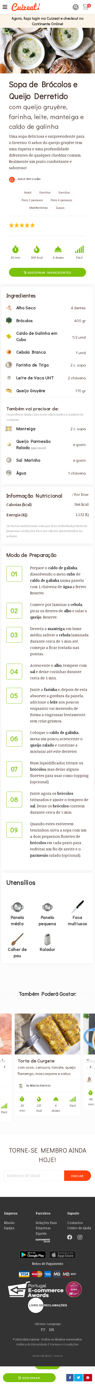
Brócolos (24, 320)
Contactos (75, 1223)
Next (90, 1066)
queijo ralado (42, 745)
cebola (76, 604)
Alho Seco (26, 307)
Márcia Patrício (40, 1085)
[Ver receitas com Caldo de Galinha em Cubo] (8, 335)
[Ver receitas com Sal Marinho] (8, 459)
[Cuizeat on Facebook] (69, 1238)
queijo (35, 617)
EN (51, 1329)
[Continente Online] (47, 1239)
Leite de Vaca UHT (35, 377)
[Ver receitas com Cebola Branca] (8, 351)
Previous (5, 1066)
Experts (41, 1233)
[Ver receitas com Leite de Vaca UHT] (8, 377)
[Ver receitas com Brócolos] (8, 320)
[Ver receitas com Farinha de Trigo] (8, 364)
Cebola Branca (31, 352)
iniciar (77, 1176)
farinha (50, 689)
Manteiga (26, 428)
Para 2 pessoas (32, 200)
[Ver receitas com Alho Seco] (8, 307)
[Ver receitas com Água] (8, 472)
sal (32, 671)
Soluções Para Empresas (46, 1225)
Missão (9, 1223)
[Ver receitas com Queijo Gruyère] (8, 390)
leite (54, 702)
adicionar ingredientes (47, 272)
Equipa (9, 1228)
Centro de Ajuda (79, 1228)
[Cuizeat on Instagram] (80, 1238)
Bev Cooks (33, 179)
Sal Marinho (28, 460)
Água (21, 473)
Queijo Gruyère (31, 390)
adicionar (29, 1378)
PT (43, 1329)
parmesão (39, 855)
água (67, 586)
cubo (70, 574)
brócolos (38, 769)
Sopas (60, 207)
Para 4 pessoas (61, 200)
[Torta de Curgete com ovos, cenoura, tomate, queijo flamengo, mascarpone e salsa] (47, 1034)
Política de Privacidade (31, 1344)
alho (68, 610)
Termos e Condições (64, 1344)
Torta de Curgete (36, 1060)
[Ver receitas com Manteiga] (8, 428)
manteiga (56, 628)
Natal (27, 192)
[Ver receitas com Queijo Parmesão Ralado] (8, 443)
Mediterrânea (38, 207)
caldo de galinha (62, 567)
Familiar (45, 192)
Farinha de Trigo (32, 364)
